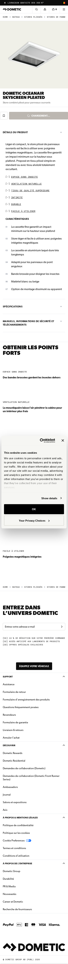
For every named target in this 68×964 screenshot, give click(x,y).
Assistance (8, 684)
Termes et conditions (14, 848)
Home (5, 17)
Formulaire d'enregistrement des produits (26, 699)
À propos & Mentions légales (20, 817)
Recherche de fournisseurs (17, 909)
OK (34, 509)
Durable (16, 204)
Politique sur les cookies (16, 832)
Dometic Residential (25, 760)
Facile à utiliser (23, 211)
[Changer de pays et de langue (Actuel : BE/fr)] (63, 3)
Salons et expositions (15, 802)
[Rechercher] (36, 9)
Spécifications (12, 306)
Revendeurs (9, 714)
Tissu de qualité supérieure (30, 191)
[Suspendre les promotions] (5, 3)
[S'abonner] (61, 626)
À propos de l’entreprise (17, 863)
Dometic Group (22, 871)
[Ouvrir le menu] (64, 9)
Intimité (17, 198)
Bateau (16, 17)
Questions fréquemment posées (21, 707)
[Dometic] (12, 9)
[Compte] (45, 9)
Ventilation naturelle (26, 184)
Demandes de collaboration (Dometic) (24, 768)
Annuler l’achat (11, 737)
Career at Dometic (24, 901)
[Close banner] (63, 440)
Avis (5, 809)
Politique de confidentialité (18, 825)
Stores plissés (33, 17)
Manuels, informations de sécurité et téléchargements (28, 323)
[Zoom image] (34, 54)
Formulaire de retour (14, 692)
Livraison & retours (13, 730)
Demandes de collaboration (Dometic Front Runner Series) (31, 777)
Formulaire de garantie (15, 722)
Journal (7, 794)
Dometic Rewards (12, 753)
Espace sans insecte (24, 177)
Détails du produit (15, 132)
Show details (49, 498)
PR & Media (20, 886)
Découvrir (9, 745)
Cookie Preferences (14, 840)
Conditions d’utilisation (16, 855)
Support (8, 676)
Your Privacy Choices (32, 520)
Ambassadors (10, 787)
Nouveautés (20, 894)
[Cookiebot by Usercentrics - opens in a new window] (41, 440)
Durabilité (8, 878)
